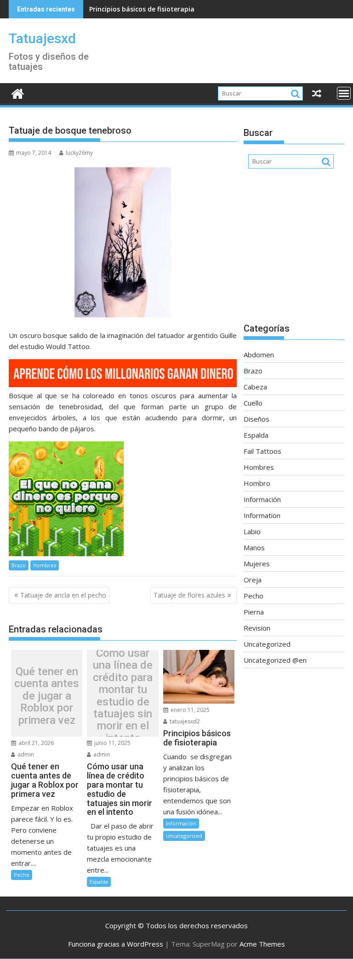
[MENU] (344, 93)
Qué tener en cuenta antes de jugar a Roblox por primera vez (46, 696)
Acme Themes (262, 943)
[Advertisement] (294, 250)
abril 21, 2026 (35, 743)
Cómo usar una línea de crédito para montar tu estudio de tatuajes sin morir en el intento (123, 695)
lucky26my (79, 153)
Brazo (18, 565)
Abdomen (259, 354)
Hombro (257, 483)
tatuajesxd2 (184, 721)
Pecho (21, 874)
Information (262, 515)
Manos (254, 547)
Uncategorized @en (275, 660)
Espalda (99, 881)
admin (25, 754)
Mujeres (257, 563)
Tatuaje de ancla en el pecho (63, 595)
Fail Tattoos (262, 451)
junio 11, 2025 (112, 743)
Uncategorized (184, 835)
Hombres (44, 565)
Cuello (253, 402)
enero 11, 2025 (189, 710)
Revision (257, 627)
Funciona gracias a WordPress (115, 943)
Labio (252, 531)
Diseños (256, 418)
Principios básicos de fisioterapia (141, 9)
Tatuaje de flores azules (189, 595)
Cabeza (255, 386)
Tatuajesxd (42, 38)
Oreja (253, 579)
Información (181, 823)
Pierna (254, 611)
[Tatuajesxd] (18, 92)
